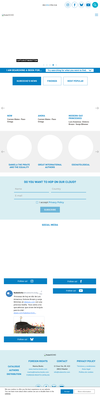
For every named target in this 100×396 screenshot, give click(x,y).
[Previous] (3, 108)
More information (84, 391)
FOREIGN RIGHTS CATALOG (38, 375)
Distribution (14, 374)
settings (7, 394)
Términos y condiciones (86, 366)
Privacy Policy (56, 202)
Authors (14, 370)
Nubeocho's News (27, 81)
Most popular (75, 81)
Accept (67, 391)
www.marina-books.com (38, 369)
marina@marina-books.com (38, 372)
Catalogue (14, 366)
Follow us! (23, 281)
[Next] (97, 108)
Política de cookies (86, 372)
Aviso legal (86, 369)
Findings (52, 81)
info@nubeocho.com (62, 372)
